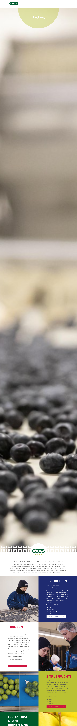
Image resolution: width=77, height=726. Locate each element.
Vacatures (57, 5)
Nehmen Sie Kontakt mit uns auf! (56, 616)
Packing (45, 5)
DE (65, 0)
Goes (51, 5)
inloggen (61, 0)
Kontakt (64, 5)
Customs (38, 5)
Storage (32, 5)
